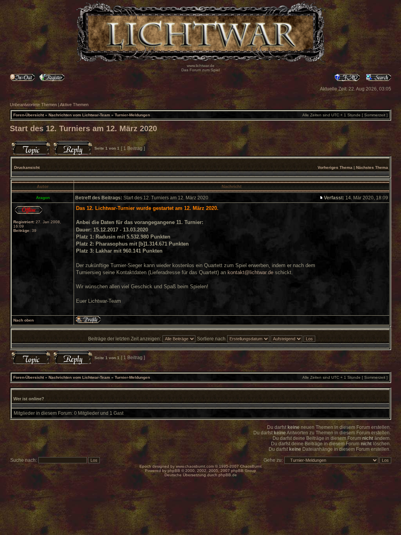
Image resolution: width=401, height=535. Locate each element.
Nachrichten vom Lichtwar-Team (79, 115)
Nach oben (23, 320)
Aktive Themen (74, 104)
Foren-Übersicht (28, 115)
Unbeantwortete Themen (33, 104)
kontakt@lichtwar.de (250, 272)
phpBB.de (228, 475)
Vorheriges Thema (335, 167)
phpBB (174, 470)
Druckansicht (27, 167)
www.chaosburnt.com (195, 466)
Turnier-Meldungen (132, 115)
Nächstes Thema (372, 167)
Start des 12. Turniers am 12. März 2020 (83, 128)
